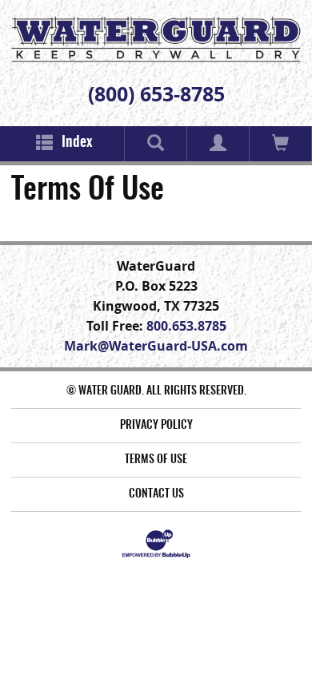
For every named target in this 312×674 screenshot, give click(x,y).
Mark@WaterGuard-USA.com (156, 346)
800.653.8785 (186, 326)
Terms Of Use (156, 460)
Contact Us (156, 494)
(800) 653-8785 (156, 94)
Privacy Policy (156, 425)
